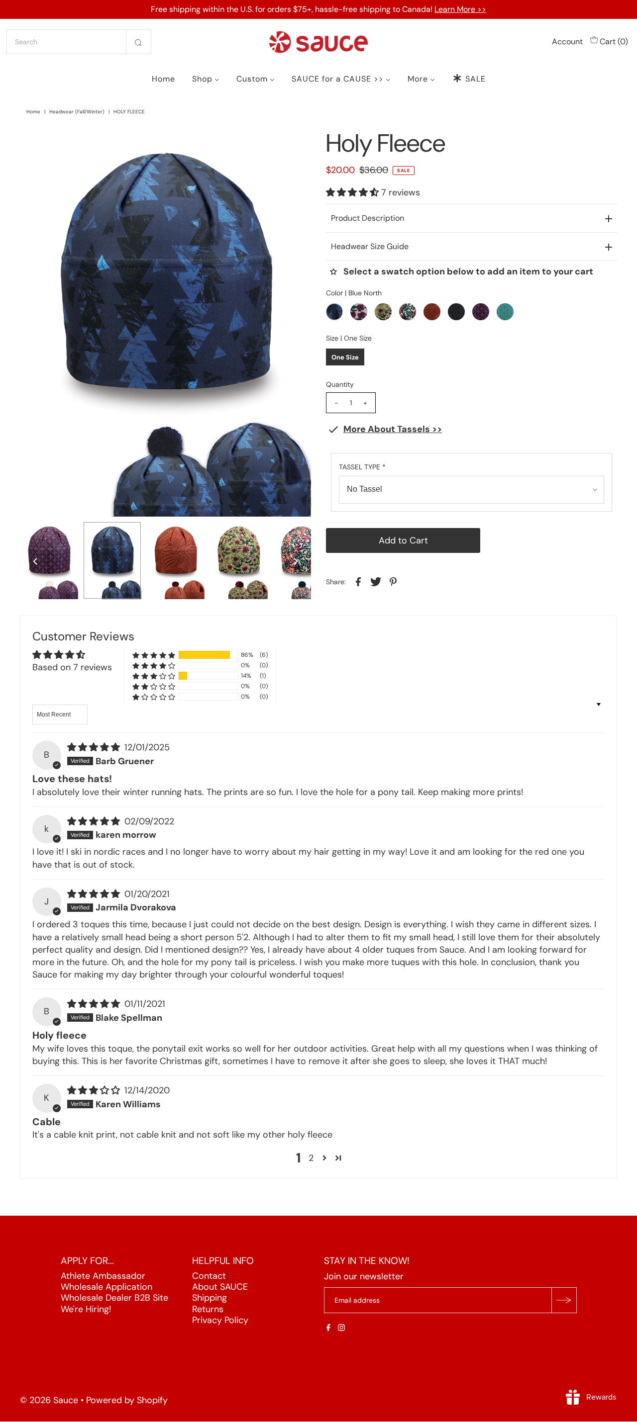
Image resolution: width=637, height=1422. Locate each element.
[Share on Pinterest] (393, 581)
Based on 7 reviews (72, 667)
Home (33, 111)
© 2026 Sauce (49, 1401)
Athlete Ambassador (103, 1276)
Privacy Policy (220, 1321)
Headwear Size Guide (370, 246)
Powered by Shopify (127, 1401)
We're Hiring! (86, 1309)
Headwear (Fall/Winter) (77, 111)
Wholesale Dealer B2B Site (114, 1298)
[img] (94, 747)
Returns (207, 1309)
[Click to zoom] (295, 145)
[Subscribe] (563, 1300)
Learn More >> (460, 9)
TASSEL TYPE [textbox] (362, 466)
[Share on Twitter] (375, 581)
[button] (353, 192)
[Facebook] (328, 1328)
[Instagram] (341, 1328)
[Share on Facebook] (358, 581)
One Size (345, 357)
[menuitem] (163, 78)
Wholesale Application (106, 1287)
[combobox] (78, 41)
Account (567, 41)
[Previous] (36, 145)
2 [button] (311, 1158)
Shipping (209, 1298)
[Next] (60, 145)
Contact (209, 1276)
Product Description (367, 218)
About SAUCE (220, 1287)
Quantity (340, 384)
